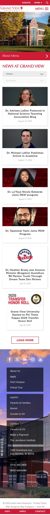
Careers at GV (17, 429)
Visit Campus (17, 382)
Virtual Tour (16, 387)
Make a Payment (19, 434)
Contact (40, 511)
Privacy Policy (40, 503)
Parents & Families (20, 402)
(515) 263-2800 (18, 464)
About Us (15, 371)
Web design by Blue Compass (20, 507)
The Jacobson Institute (22, 440)
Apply (22, 511)
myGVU (14, 397)
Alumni (13, 408)
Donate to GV (17, 414)
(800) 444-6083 (18, 470)
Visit (7, 511)
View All (40, 507)
